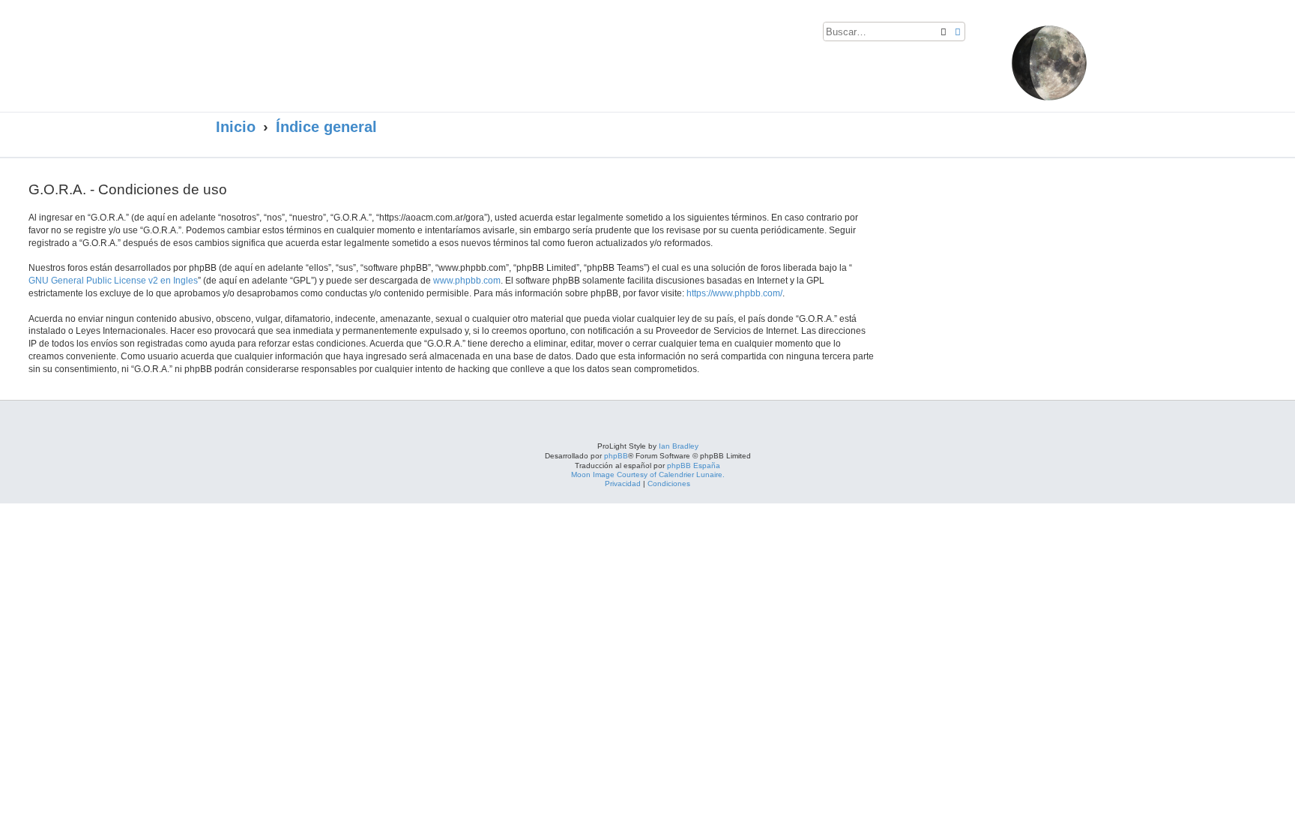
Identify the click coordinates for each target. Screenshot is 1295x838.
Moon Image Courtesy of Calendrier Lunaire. (648, 474)
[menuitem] (980, 35)
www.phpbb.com (467, 280)
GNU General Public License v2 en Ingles (113, 280)
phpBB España (693, 465)
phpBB (616, 456)
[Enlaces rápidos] (1060, 127)
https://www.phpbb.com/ (734, 293)
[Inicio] (361, 50)
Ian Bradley (678, 446)
